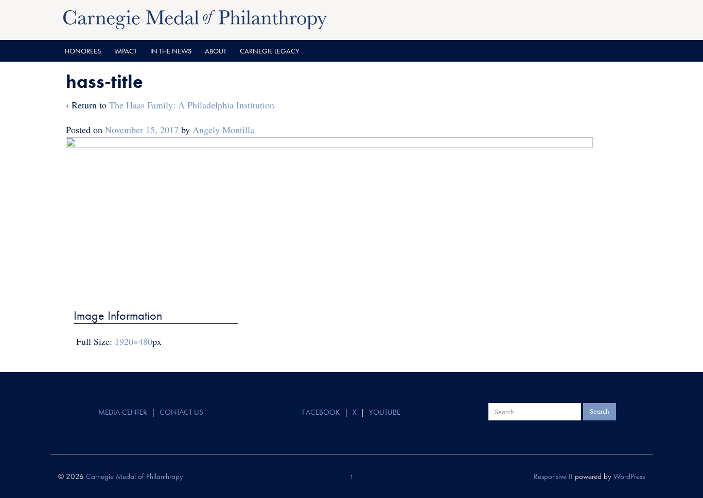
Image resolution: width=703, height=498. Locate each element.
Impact (125, 51)
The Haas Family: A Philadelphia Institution (191, 105)
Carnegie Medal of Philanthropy (134, 476)
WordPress (629, 476)
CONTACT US (181, 412)
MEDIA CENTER (122, 412)
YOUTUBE (384, 412)
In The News (170, 51)
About (215, 51)
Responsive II (553, 476)
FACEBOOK (321, 412)
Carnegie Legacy (269, 51)
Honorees (83, 51)
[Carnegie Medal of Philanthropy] (195, 18)
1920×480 (133, 341)
